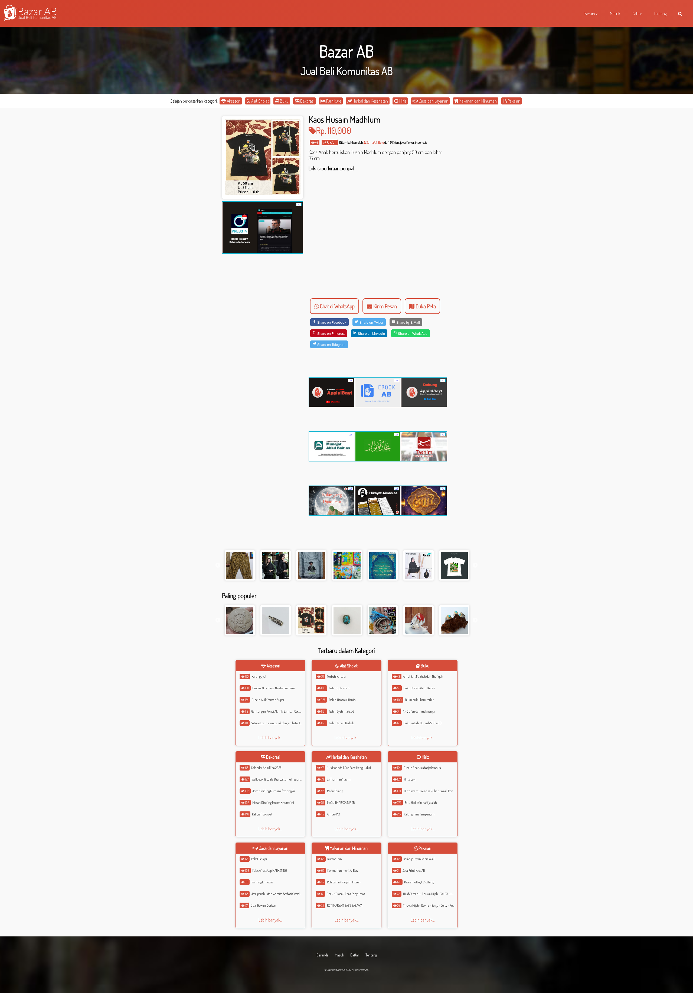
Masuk (339, 955)
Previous (218, 565)
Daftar (354, 955)
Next (475, 565)
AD (299, 204)
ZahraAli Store (375, 142)
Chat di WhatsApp (337, 306)
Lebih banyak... (271, 737)
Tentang (371, 955)
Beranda (322, 955)
